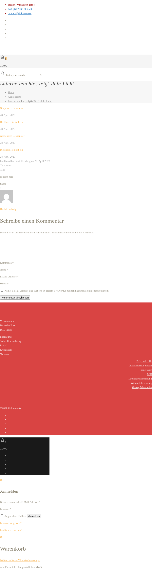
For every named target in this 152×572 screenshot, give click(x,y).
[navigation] (76, 548)
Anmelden (34, 516)
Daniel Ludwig (23, 161)
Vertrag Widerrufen (142, 387)
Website (4, 283)
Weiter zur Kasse (9, 560)
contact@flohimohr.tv (19, 13)
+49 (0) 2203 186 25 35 (20, 9)
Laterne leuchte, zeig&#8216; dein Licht (30, 101)
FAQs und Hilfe (144, 361)
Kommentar (7, 262)
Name (4, 269)
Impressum (146, 369)
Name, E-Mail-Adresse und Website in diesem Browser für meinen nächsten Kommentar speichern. (57, 290)
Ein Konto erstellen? (11, 530)
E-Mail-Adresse (9, 276)
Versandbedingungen (140, 365)
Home (11, 92)
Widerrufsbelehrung (141, 382)
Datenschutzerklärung (140, 378)
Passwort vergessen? (11, 523)
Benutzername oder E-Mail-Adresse (20, 502)
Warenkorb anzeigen (29, 560)
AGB (149, 374)
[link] (41, 74)
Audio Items (14, 96)
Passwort (5, 508)
